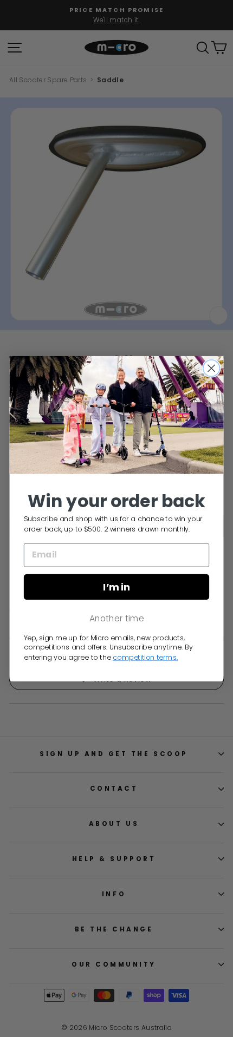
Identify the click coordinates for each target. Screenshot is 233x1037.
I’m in (116, 586)
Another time (116, 618)
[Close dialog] (211, 367)
